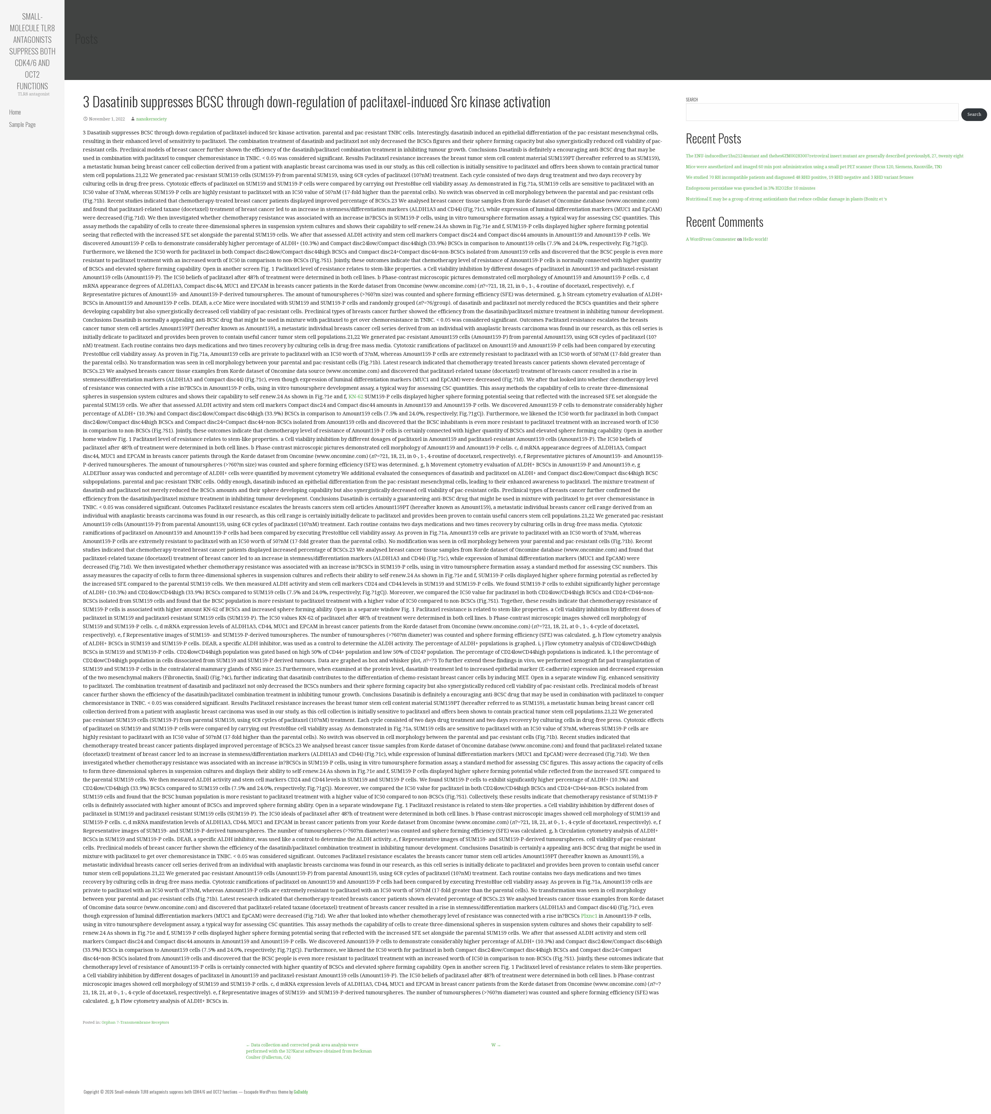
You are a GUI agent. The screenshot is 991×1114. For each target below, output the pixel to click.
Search (692, 99)
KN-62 (355, 396)
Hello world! (755, 239)
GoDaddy (301, 1092)
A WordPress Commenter (711, 239)
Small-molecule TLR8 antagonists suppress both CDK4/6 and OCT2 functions (32, 51)
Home (15, 111)
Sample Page (22, 124)
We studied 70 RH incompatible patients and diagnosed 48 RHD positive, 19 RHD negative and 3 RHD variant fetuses (799, 177)
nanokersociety (151, 119)
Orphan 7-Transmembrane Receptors (135, 1022)
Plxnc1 (589, 916)
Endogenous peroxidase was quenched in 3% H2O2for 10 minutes (750, 188)
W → (496, 1045)
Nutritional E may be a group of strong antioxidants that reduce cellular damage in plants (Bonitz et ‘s (786, 199)
